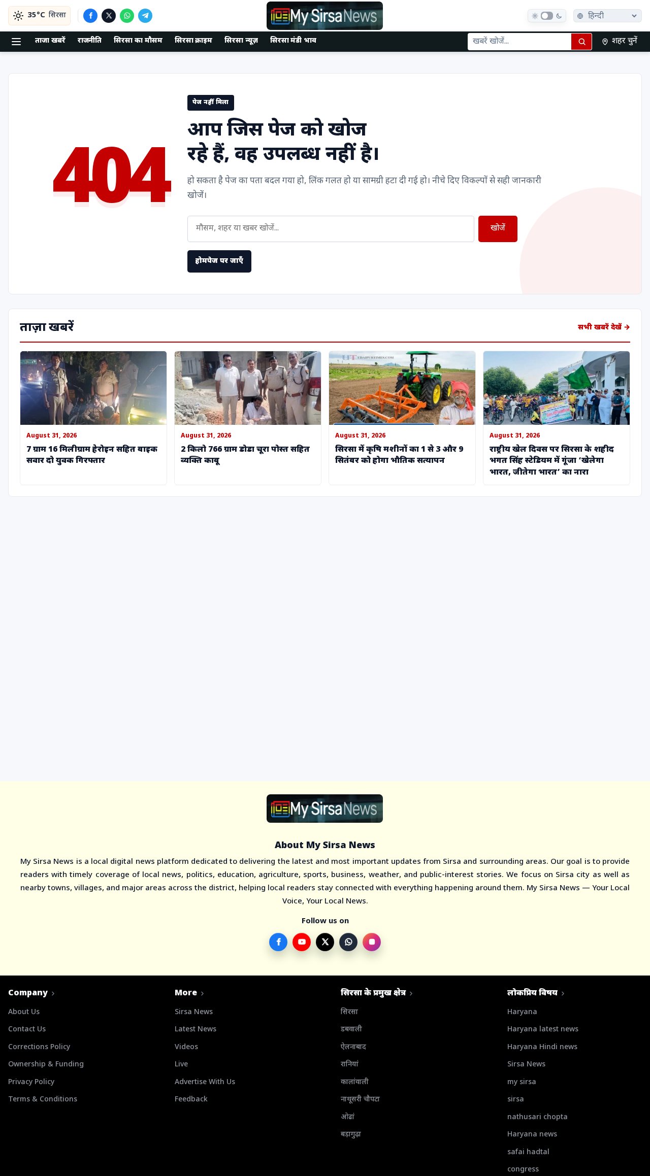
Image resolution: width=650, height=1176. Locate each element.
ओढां (347, 1117)
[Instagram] (372, 942)
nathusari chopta (537, 1117)
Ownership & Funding (46, 1064)
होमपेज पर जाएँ (219, 261)
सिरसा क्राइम (194, 41)
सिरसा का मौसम (138, 41)
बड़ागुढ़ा (351, 1134)
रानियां (350, 1064)
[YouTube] (301, 942)
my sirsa (521, 1082)
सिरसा (349, 1012)
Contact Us (27, 1029)
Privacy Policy (31, 1082)
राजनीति (90, 41)
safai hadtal (528, 1152)
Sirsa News (194, 1012)
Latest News (195, 1029)
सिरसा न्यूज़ (241, 41)
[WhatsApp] (127, 16)
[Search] (581, 41)
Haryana (522, 1012)
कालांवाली (355, 1082)
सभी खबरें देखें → (604, 327)
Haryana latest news (542, 1029)
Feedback (191, 1099)
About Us (24, 1012)
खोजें (498, 228)
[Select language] (607, 15)
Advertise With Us (205, 1082)
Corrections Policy (39, 1047)
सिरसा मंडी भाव (293, 41)
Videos (186, 1047)
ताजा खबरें (50, 41)
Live (181, 1064)
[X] (109, 16)
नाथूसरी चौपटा (360, 1099)
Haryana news (532, 1134)
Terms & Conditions (42, 1099)
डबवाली (351, 1029)
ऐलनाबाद (353, 1047)
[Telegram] (145, 16)
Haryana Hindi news (542, 1047)
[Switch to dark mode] (547, 15)
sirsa (515, 1099)
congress (523, 1169)
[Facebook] (90, 16)
